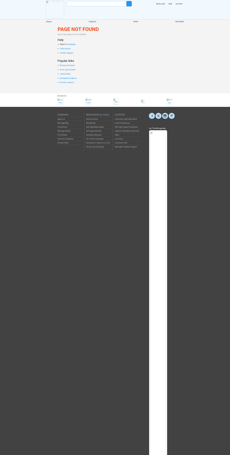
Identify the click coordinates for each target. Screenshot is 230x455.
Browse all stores (67, 65)
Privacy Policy (63, 143)
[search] (129, 3)
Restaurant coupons (68, 78)
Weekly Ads (91, 123)
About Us (61, 119)
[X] (158, 116)
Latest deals (65, 74)
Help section (65, 48)
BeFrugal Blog (63, 123)
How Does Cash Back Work (126, 119)
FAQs (117, 135)
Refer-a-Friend (92, 119)
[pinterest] (172, 116)
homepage (71, 44)
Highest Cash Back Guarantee (127, 131)
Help (170, 4)
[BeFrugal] (55, 10)
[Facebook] (152, 116)
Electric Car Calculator (95, 147)
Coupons (92, 21)
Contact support (66, 53)
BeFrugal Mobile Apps (95, 127)
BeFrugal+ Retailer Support (126, 147)
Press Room (62, 127)
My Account (160, 4)
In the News (62, 135)
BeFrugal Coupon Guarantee (126, 127)
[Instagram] (165, 116)
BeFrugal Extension (94, 131)
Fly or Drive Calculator (95, 139)
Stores (49, 21)
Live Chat (179, 4)
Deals (135, 21)
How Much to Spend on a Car (98, 143)
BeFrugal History (64, 131)
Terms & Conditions (65, 139)
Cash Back (179, 21)
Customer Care (121, 143)
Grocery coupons (67, 82)
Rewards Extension (94, 135)
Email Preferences (122, 123)
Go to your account (67, 70)
